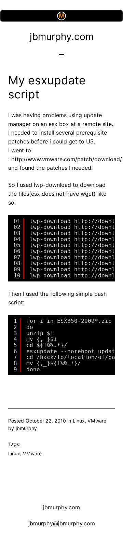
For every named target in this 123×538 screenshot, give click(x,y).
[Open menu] (61, 56)
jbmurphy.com (62, 36)
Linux (79, 421)
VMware (96, 421)
